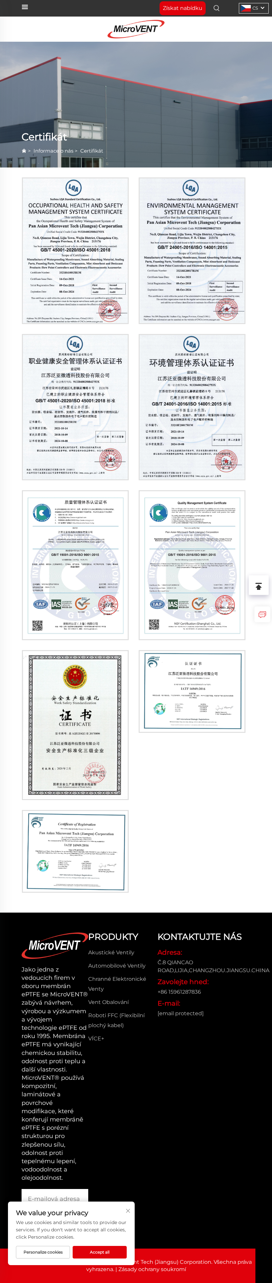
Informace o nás (53, 151)
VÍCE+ (96, 1038)
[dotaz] (262, 614)
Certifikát (91, 151)
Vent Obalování (108, 1002)
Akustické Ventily (111, 952)
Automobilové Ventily (117, 966)
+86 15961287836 (179, 992)
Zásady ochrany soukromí (152, 1269)
